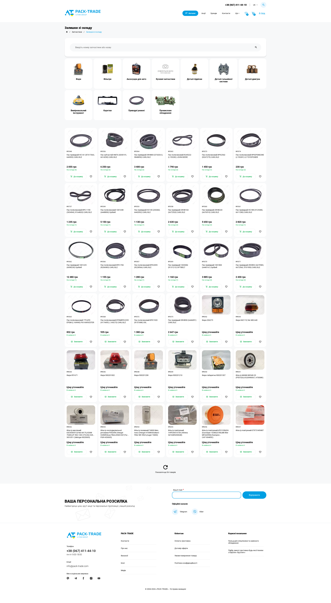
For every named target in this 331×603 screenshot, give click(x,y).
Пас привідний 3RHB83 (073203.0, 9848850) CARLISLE (148, 156)
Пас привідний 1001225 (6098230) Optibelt (76, 266)
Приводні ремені (136, 110)
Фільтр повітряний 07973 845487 (250, 430)
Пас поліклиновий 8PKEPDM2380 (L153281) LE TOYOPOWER (250, 156)
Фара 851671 (72, 375)
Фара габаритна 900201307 (213, 375)
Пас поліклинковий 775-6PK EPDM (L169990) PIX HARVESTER (80, 321)
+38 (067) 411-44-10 (236, 4)
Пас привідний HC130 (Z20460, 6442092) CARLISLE (147, 211)
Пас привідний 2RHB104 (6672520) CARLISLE (178, 211)
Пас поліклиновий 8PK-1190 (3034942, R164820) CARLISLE (79, 211)
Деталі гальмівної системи (223, 80)
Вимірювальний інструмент (78, 111)
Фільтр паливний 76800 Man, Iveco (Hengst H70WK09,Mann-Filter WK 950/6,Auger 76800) (146, 432)
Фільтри (107, 79)
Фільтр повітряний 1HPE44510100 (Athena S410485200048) (178, 432)
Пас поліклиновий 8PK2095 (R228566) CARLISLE (145, 266)
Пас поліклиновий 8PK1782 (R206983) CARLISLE (112, 266)
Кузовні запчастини (165, 79)
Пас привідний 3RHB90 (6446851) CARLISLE (182, 321)
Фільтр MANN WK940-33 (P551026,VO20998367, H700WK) (249, 376)
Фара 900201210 (175, 375)
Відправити (254, 495)
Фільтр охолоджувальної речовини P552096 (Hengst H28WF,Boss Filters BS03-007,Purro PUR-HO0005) (114, 433)
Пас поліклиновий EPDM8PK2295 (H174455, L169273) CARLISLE (114, 321)
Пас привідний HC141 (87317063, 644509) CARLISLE (81, 156)
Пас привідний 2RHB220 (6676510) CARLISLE (212, 211)
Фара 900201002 (107, 375)
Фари (78, 79)
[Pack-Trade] (67, 32)
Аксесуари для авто (136, 79)
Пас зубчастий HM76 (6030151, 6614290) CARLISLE (113, 156)
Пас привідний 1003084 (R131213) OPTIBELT (178, 266)
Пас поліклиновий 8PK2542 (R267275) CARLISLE (213, 156)
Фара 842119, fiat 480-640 (246, 320)
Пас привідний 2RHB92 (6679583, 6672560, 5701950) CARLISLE (250, 266)
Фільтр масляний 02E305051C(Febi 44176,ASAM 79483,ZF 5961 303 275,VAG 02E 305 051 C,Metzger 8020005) (80, 433)
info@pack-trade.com (77, 566)
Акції (203, 13)
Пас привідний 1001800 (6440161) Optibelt (212, 266)
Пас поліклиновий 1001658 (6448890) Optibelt (111, 211)
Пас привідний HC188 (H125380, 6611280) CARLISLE (249, 211)
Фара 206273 (207, 320)
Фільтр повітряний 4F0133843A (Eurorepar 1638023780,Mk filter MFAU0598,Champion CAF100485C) (215, 433)
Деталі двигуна (252, 79)
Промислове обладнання (165, 111)
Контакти (226, 13)
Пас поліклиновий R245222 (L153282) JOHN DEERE (179, 156)
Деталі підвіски (194, 79)
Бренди (214, 13)
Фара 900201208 (141, 375)
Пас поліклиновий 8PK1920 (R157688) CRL (145, 321)
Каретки (107, 110)
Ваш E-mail (177, 490)
